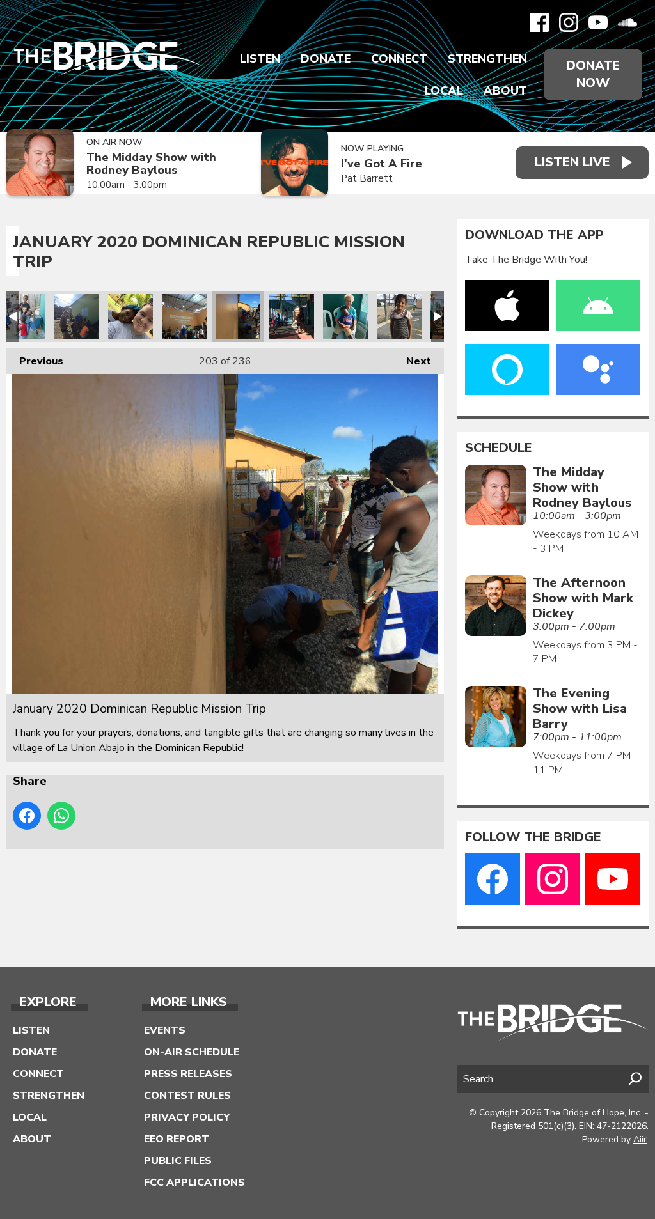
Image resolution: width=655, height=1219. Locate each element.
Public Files (178, 1161)
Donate (326, 58)
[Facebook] (539, 22)
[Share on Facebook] (27, 816)
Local (444, 90)
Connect (399, 58)
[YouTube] (598, 22)
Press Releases (188, 1074)
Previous (34, 361)
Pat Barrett (367, 178)
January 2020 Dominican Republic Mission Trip (23, 316)
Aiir (640, 1139)
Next (412, 361)
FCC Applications (194, 1183)
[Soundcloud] (627, 22)
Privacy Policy (187, 1117)
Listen (260, 58)
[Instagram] (568, 22)
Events (164, 1030)
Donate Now (593, 74)
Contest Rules (187, 1096)
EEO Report (176, 1139)
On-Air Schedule (191, 1052)
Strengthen (487, 58)
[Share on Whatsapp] (61, 816)
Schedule (498, 448)
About (505, 90)
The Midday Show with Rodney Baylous (151, 164)
